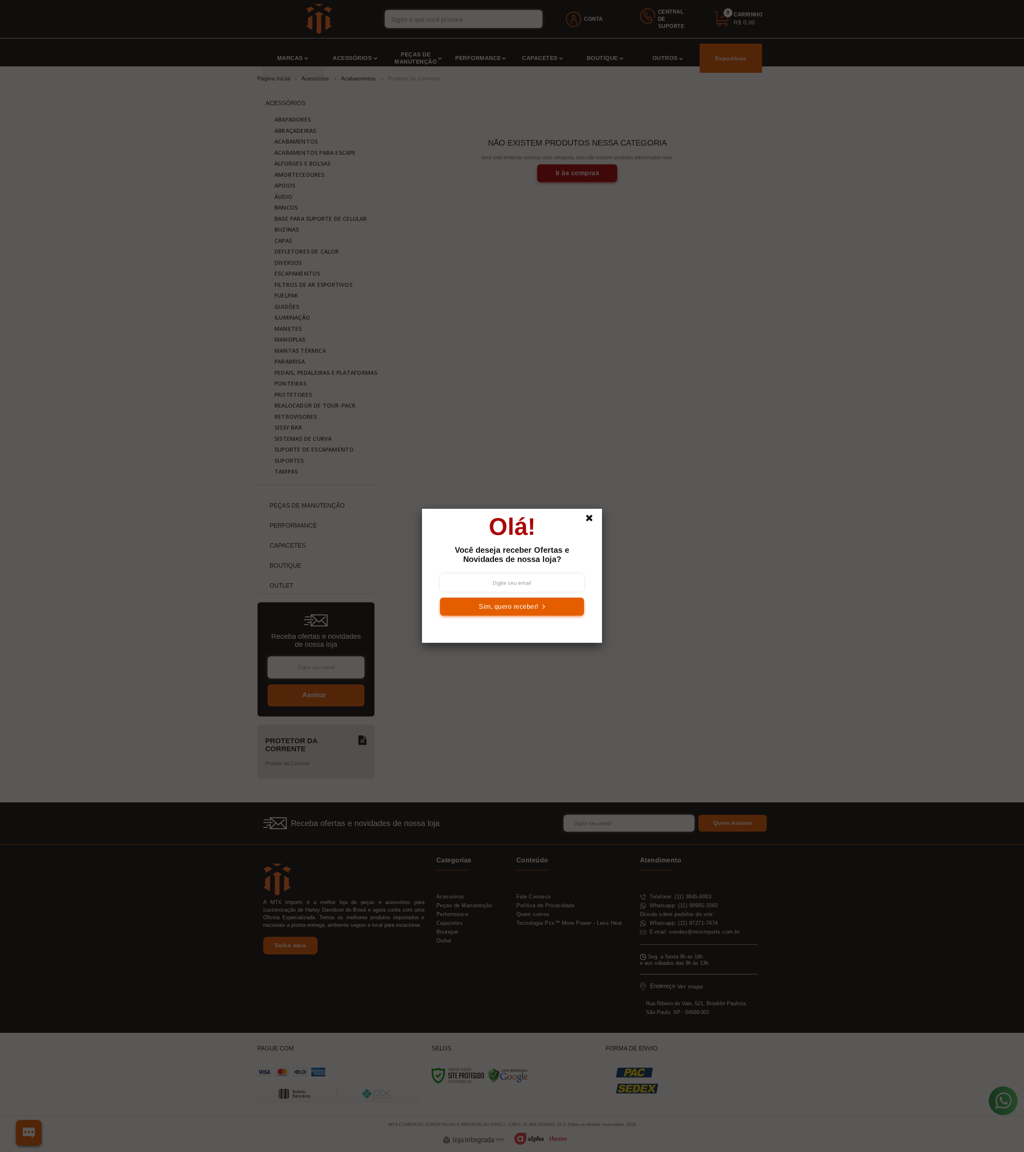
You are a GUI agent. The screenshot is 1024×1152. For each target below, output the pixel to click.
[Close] (593, 520)
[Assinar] (512, 607)
